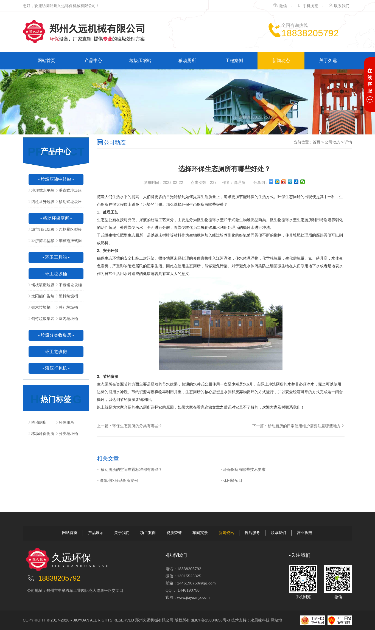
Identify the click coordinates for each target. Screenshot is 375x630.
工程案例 (234, 60)
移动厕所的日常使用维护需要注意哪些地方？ (306, 426)
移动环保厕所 (42, 433)
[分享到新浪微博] (283, 181)
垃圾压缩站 (140, 60)
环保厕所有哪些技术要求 (244, 469)
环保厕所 (66, 422)
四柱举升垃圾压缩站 (41, 203)
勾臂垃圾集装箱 (41, 320)
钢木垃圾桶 (41, 307)
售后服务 (252, 532)
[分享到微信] (302, 181)
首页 (316, 142)
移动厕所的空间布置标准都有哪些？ (131, 469)
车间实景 (200, 532)
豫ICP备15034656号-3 (210, 620)
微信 (283, 6)
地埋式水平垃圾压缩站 (41, 192)
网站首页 (46, 60)
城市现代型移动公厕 (41, 231)
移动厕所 (187, 60)
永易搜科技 (260, 620)
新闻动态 (281, 60)
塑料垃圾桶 (68, 296)
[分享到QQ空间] (277, 181)
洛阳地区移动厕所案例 (119, 480)
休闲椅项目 (232, 480)
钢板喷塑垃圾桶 (41, 286)
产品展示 (95, 532)
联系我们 (341, 6)
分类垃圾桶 (68, 433)
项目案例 (148, 532)
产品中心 (93, 60)
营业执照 (304, 532)
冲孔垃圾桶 (68, 307)
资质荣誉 (174, 532)
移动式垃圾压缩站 (69, 203)
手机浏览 (310, 6)
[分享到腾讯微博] (290, 181)
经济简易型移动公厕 (41, 242)
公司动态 (332, 142)
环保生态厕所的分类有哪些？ (137, 426)
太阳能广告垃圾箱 (41, 298)
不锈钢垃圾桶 (70, 285)
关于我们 (122, 532)
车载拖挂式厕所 (69, 242)
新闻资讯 (226, 532)
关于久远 (328, 60)
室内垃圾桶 (68, 318)
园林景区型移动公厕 (69, 231)
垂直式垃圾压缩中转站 (69, 192)
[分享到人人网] (296, 181)
